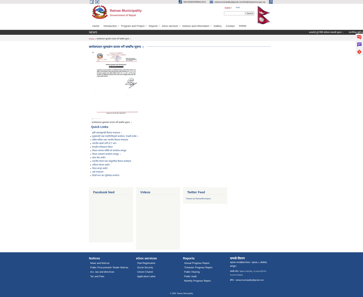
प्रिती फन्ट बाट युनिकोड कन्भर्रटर (105, 175)
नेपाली (238, 8)
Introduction (110, 26)
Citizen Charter (145, 272)
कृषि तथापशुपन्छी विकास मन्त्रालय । (107, 132)
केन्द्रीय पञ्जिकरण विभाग (102, 147)
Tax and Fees (97, 276)
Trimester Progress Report (198, 267)
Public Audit (190, 276)
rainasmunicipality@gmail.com (250, 280)
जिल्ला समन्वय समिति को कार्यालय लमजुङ (109, 150)
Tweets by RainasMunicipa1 (198, 198)
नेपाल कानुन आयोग (100, 168)
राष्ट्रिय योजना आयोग (101, 165)
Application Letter (146, 276)
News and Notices (99, 263)
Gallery (218, 26)
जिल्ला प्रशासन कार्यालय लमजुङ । (106, 154)
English (228, 8)
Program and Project (132, 26)
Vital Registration (146, 263)
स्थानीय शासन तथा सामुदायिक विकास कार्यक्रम (111, 161)
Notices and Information (195, 26)
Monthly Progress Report (197, 280)
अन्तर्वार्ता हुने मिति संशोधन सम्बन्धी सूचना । (322, 32)
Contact (230, 26)
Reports (153, 26)
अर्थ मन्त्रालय (97, 172)
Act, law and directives (102, 272)
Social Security (145, 267)
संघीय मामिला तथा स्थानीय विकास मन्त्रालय (110, 140)
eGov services (170, 26)
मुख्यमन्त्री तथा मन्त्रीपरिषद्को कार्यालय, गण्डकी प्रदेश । (115, 136)
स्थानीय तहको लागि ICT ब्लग (104, 143)
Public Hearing (192, 272)
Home (95, 26)
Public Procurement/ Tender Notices (109, 267)
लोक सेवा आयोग (98, 157)
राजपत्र (242, 26)
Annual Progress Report (197, 263)
